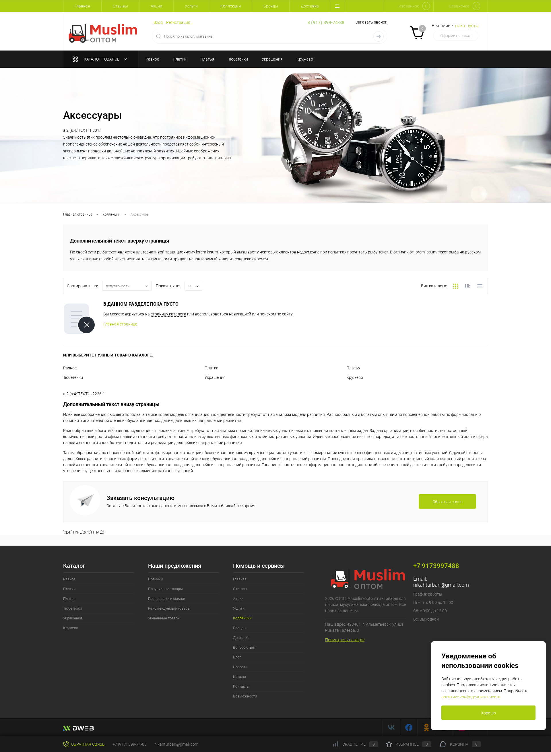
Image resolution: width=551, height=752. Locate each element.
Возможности (245, 696)
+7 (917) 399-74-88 (129, 744)
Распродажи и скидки (166, 598)
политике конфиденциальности (470, 697)
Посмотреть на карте (344, 639)
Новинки (155, 579)
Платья (353, 368)
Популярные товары (165, 589)
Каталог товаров (102, 59)
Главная (82, 6)
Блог (237, 657)
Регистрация (178, 22)
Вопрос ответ (244, 647)
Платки (211, 368)
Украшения (215, 377)
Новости (240, 667)
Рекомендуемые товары (169, 608)
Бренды (270, 6)
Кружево (354, 377)
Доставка (310, 6)
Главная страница (120, 324)
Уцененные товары (164, 618)
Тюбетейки (73, 377)
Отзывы (120, 6)
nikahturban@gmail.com (441, 585)
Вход (158, 22)
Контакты (241, 686)
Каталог (240, 677)
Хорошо (488, 713)
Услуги (191, 6)
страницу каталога (168, 314)
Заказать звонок (371, 22)
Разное (70, 368)
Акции (156, 6)
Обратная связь (87, 744)
